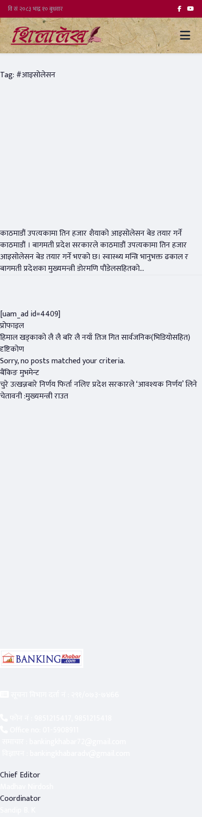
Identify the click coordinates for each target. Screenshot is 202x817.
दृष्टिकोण (12, 349)
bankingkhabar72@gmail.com (77, 742)
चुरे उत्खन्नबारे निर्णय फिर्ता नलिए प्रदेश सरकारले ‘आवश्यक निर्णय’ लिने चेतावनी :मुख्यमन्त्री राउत (98, 390)
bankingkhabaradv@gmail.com (80, 753)
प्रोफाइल (12, 325)
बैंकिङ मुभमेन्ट (19, 372)
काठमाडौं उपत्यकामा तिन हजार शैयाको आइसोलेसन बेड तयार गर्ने (91, 233)
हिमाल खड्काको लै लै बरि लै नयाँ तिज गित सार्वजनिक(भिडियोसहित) (95, 337)
